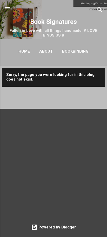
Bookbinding (75, 51)
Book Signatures (53, 21)
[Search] (100, 10)
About (46, 51)
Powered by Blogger (56, 227)
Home (24, 51)
